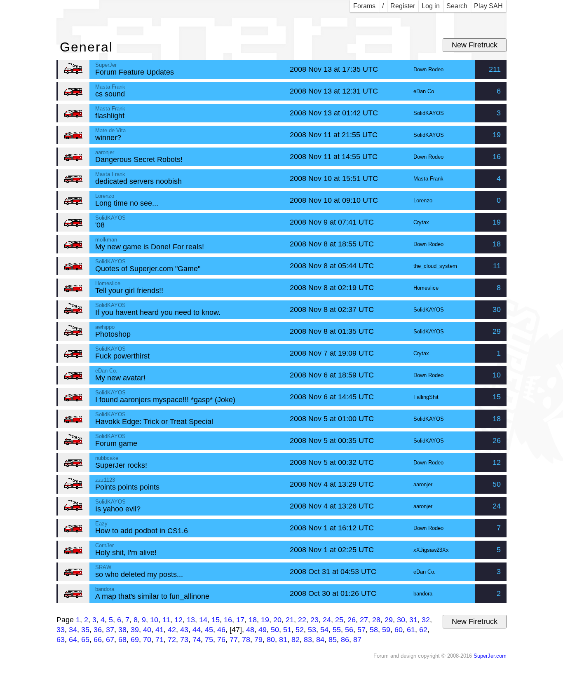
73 (184, 639)
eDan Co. (424, 91)
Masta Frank (428, 179)
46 (221, 630)
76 (221, 639)
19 (497, 135)
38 (122, 630)
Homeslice (426, 288)
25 (339, 620)
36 (98, 630)
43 (184, 630)
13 (191, 620)
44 (196, 630)
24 (497, 506)
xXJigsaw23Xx (431, 550)
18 (497, 244)
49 (262, 630)
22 (302, 620)
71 (159, 639)
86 (345, 639)
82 (295, 639)
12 (497, 462)
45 (209, 630)
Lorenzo (422, 201)
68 (122, 639)
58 (374, 630)
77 (234, 639)
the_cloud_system (435, 266)
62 (423, 630)
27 (364, 620)
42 (172, 630)
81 (283, 639)
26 (497, 440)
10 (497, 375)
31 (413, 620)
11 (497, 266)
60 (398, 630)
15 (497, 397)
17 (240, 620)
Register (402, 5)
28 (376, 620)
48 (250, 630)
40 (147, 630)
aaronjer (422, 484)
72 (172, 639)
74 (196, 639)
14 (203, 620)
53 (312, 630)
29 (497, 331)
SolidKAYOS (428, 113)
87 (357, 639)
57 (361, 630)
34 (73, 630)
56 (349, 630)
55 (337, 630)
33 (60, 630)
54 (324, 630)
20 (277, 620)
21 (290, 620)
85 (332, 639)
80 (271, 639)
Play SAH (488, 5)
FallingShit (426, 397)
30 (497, 309)
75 (209, 639)
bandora (422, 594)
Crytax (421, 222)
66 (98, 639)
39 (135, 630)
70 (147, 639)
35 (85, 630)
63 (60, 639)
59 (386, 630)
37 (110, 630)
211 (495, 69)
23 (314, 620)
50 (497, 484)
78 (246, 639)
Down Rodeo (428, 70)
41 (159, 630)
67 (110, 639)
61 (411, 630)
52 (300, 630)
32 (426, 620)
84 (320, 639)
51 (287, 630)
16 (497, 156)
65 (85, 639)
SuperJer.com (490, 656)
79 (258, 639)
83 (308, 639)
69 (135, 639)
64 (73, 639)
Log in (431, 5)
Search (456, 5)
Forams (364, 5)
